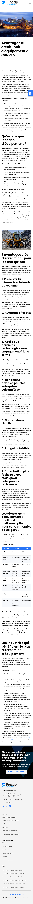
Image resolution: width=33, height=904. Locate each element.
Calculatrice (5, 843)
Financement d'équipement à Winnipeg (13, 887)
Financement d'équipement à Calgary (12, 870)
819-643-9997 (7, 803)
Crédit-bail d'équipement (9, 817)
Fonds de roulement (7, 824)
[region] (16, 577)
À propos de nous (7, 846)
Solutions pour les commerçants (11, 834)
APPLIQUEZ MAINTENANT (16, 771)
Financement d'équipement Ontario (12, 877)
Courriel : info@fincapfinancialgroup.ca (13, 799)
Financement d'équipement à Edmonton (13, 873)
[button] (29, 3)
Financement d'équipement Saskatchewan (14, 880)
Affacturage (5, 827)
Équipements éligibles (8, 853)
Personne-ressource (8, 860)
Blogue (4, 849)
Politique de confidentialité (16, 894)
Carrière (4, 856)
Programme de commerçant (10, 830)
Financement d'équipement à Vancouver (13, 883)
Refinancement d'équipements (10, 820)
